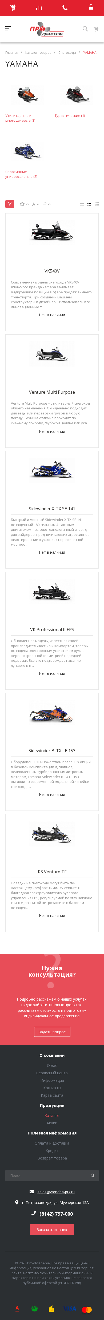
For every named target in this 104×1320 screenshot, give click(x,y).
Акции (52, 1122)
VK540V (52, 271)
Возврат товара (52, 1158)
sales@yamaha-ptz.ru (56, 1191)
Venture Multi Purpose (52, 392)
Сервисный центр (52, 1072)
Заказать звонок (52, 1229)
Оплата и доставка (52, 1143)
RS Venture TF (52, 872)
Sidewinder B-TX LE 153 (52, 751)
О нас (52, 1065)
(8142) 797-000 (56, 1214)
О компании (52, 1055)
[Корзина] (13, 8)
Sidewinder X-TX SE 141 (52, 509)
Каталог (52, 1115)
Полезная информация (52, 1133)
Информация (52, 1080)
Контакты (52, 1087)
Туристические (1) (70, 115)
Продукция (52, 1105)
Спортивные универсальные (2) (21, 174)
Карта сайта (52, 1095)
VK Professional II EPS (52, 629)
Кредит (52, 1150)
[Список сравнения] (39, 8)
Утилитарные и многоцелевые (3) (20, 118)
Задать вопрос (52, 1031)
